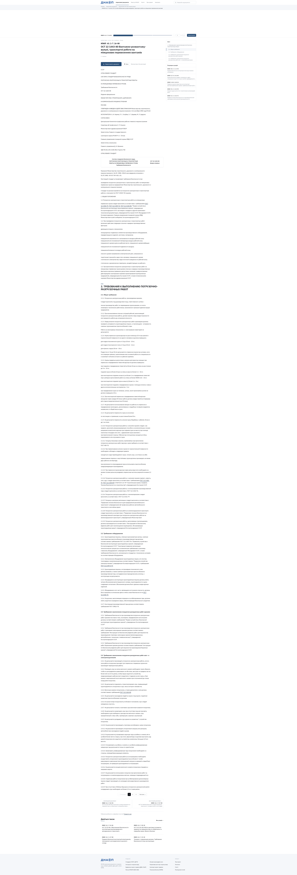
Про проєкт (150, 2)
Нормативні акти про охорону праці (127, 6)
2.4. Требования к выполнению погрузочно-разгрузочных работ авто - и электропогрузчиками (180, 59)
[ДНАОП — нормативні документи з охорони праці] (107, 2)
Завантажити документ (112, 64)
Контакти (157, 2)
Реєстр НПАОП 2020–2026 (132, 870)
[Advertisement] (148, 21)
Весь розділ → (160, 820)
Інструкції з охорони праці (132, 864)
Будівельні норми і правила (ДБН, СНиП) (136, 867)
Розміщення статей (180, 870)
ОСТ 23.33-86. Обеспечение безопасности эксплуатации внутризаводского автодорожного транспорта (115, 829)
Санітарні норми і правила (156, 867)
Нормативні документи (122, 2)
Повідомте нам (127, 814)
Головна (103, 6)
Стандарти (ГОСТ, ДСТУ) (132, 862)
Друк (127, 64)
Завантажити (191, 35)
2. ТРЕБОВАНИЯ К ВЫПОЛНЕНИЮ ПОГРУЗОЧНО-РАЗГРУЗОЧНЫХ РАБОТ (180, 46)
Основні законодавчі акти (156, 862)
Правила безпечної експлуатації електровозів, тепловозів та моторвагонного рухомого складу (116, 841)
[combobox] (186, 2)
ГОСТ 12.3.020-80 (126, 206)
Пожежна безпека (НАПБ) (156, 870)
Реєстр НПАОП (135, 2)
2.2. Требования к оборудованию (176, 52)
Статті (142, 2)
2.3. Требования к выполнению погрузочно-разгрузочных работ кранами (178, 55)
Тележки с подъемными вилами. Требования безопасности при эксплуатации (148, 840)
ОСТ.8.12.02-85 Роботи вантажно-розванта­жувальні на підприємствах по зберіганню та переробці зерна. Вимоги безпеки (148, 829)
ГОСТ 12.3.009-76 (114, 206)
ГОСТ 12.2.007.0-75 (107, 566)
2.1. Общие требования (174, 49)
